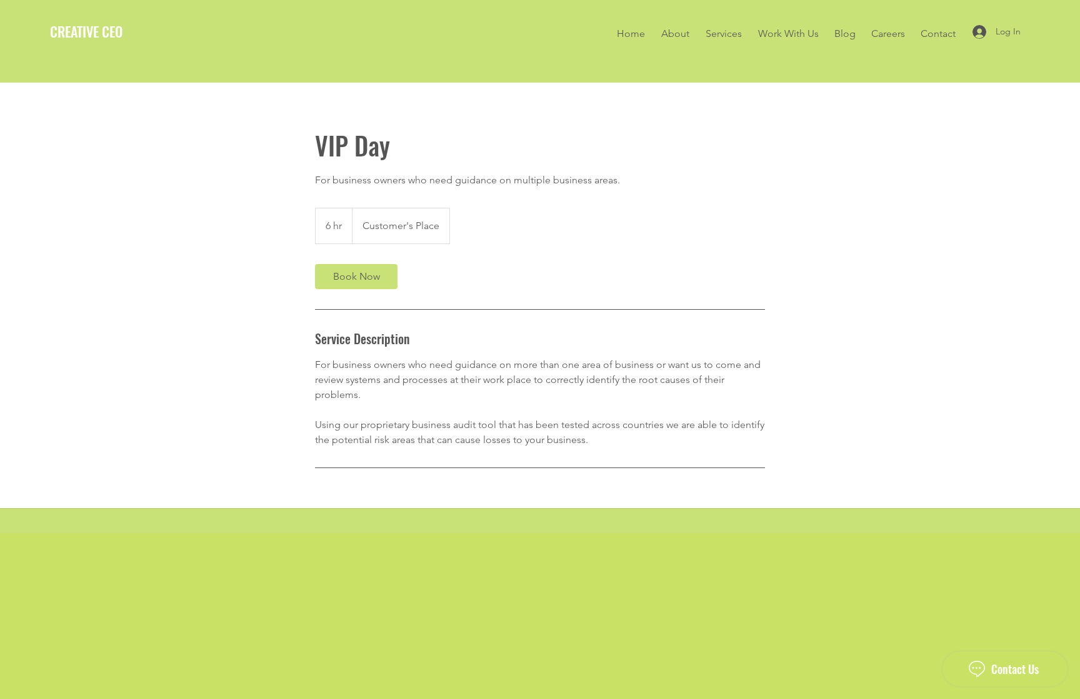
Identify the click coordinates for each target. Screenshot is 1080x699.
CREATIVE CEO (86, 31)
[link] (356, 276)
